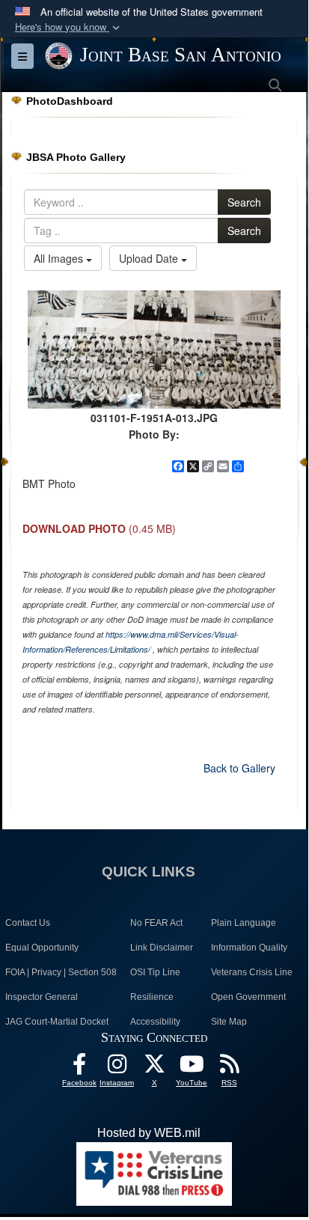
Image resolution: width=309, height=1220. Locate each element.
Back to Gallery (239, 767)
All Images (60, 258)
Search (244, 202)
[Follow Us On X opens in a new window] (154, 1067)
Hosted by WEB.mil (149, 1132)
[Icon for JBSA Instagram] (116, 1067)
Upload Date (150, 258)
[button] (69, 27)
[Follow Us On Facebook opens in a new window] (79, 1067)
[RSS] (229, 1067)
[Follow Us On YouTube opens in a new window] (191, 1067)
